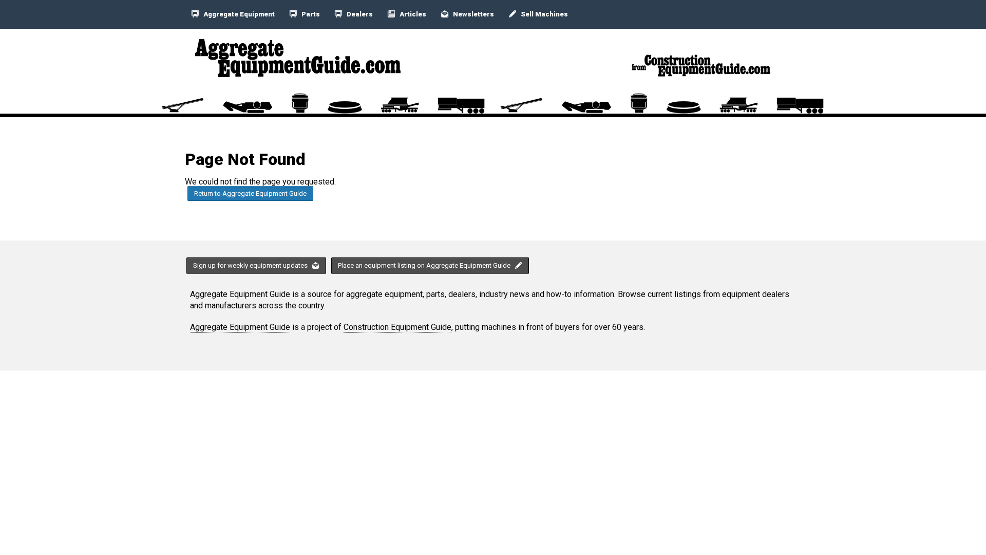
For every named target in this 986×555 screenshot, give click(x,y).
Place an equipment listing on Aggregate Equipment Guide (425, 265)
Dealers (359, 14)
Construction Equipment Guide (397, 327)
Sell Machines (543, 14)
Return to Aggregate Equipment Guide (250, 193)
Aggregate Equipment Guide (240, 327)
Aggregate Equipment (238, 14)
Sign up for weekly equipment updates (251, 265)
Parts (310, 14)
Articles (412, 14)
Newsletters (472, 14)
